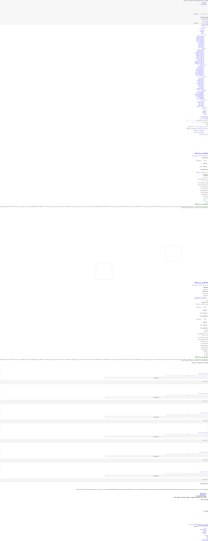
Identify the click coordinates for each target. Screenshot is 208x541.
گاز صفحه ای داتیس (200, 56)
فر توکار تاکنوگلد (201, 84)
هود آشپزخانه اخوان (200, 36)
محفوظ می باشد (192, 524)
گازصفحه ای (204, 128)
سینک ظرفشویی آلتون (200, 69)
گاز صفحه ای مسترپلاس (199, 61)
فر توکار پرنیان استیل (200, 83)
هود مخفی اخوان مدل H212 (203, 432)
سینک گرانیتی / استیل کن (199, 74)
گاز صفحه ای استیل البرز (199, 52)
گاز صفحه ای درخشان (200, 57)
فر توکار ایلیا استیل (200, 81)
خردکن (202, 32)
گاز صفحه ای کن (201, 59)
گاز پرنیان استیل (201, 49)
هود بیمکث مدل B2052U (203, 452)
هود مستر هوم (201, 47)
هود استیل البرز (201, 43)
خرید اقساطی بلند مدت (204, 116)
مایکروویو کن (201, 97)
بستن (207, 536)
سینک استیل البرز (200, 66)
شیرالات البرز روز (200, 101)
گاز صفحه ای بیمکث (200, 54)
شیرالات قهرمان (201, 105)
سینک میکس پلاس (200, 75)
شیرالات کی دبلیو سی (200, 106)
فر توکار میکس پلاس (200, 89)
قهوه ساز (202, 33)
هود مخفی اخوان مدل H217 (203, 393)
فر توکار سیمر (201, 86)
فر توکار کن (201, 87)
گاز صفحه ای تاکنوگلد (200, 55)
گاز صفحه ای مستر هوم (199, 60)
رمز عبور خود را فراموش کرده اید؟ (201, 126)
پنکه (203, 29)
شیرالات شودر (201, 104)
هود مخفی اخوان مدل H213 (203, 373)
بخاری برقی (201, 28)
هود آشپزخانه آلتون (200, 35)
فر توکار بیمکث (201, 82)
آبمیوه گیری (201, 31)
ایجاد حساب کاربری (202, 118)
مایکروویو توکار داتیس (200, 95)
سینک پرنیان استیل (200, 68)
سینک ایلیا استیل (201, 67)
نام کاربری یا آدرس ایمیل (202, 120)
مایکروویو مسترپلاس (200, 98)
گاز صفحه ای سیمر (200, 58)
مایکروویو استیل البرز (200, 91)
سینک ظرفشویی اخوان (199, 70)
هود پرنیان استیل (201, 45)
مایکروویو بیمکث (201, 92)
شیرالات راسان (201, 103)
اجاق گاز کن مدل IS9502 (201, 153)
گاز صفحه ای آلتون (200, 50)
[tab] (204, 199)
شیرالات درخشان (200, 102)
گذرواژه (205, 122)
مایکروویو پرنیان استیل (200, 93)
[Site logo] (203, 9)
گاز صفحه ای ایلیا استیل (199, 53)
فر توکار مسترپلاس (200, 88)
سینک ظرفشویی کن (200, 71)
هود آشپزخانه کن (201, 42)
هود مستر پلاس (201, 46)
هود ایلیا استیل (201, 44)
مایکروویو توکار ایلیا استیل (199, 94)
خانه (207, 128)
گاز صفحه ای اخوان (200, 51)
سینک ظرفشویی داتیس (199, 73)
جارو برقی (202, 30)
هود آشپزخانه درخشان (200, 41)
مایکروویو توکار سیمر (200, 96)
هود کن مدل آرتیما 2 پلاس (203, 471)
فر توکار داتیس (201, 85)
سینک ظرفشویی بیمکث (199, 72)
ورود (207, 124)
